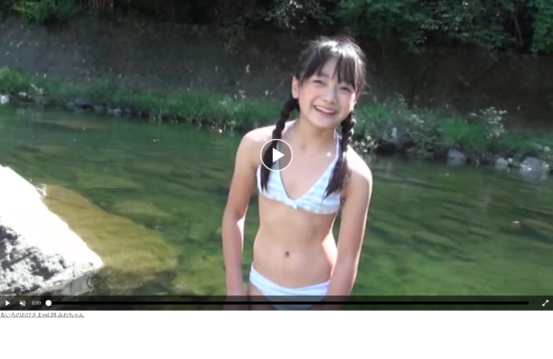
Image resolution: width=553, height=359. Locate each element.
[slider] (289, 305)
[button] (22, 303)
